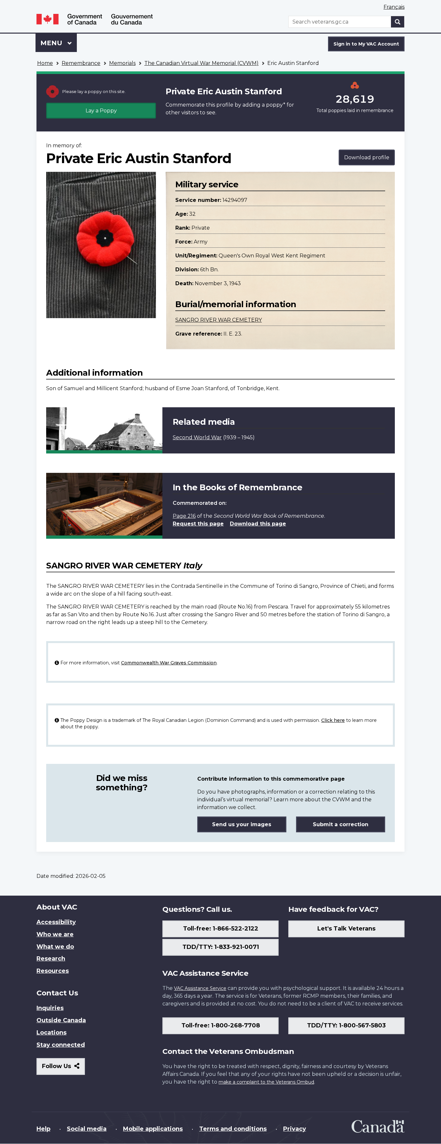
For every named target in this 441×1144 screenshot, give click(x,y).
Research (50, 958)
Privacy (294, 1128)
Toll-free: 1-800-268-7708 (220, 1025)
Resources (52, 970)
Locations (51, 1032)
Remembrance (81, 63)
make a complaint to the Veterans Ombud (266, 1082)
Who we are (55, 934)
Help (43, 1128)
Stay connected (60, 1044)
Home (45, 63)
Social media (87, 1128)
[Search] (398, 22)
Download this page (258, 524)
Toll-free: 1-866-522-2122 (220, 928)
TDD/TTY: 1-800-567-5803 (346, 1025)
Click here (333, 720)
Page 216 (184, 516)
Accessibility (56, 922)
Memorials (122, 63)
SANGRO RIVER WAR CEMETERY (218, 320)
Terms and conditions (233, 1128)
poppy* (275, 105)
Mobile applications (153, 1128)
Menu (52, 43)
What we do (55, 946)
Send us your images (241, 824)
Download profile (366, 157)
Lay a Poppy (101, 111)
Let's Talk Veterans (346, 928)
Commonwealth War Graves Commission (169, 663)
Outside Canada (61, 1020)
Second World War (197, 437)
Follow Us (63, 1068)
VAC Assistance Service (200, 988)
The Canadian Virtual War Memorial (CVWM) (201, 63)
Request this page (198, 524)
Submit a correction (340, 824)
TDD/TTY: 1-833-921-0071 (220, 947)
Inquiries (50, 1008)
